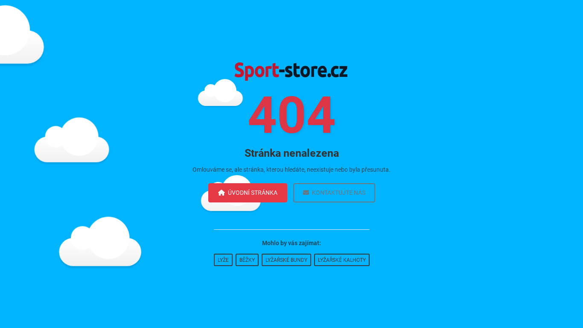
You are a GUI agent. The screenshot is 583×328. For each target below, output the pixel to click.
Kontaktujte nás (338, 192)
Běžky (247, 260)
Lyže (223, 260)
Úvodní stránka (252, 192)
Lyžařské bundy (286, 260)
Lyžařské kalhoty (342, 260)
